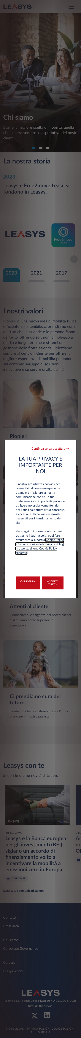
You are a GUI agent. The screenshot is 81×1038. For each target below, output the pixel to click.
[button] (50, 449)
